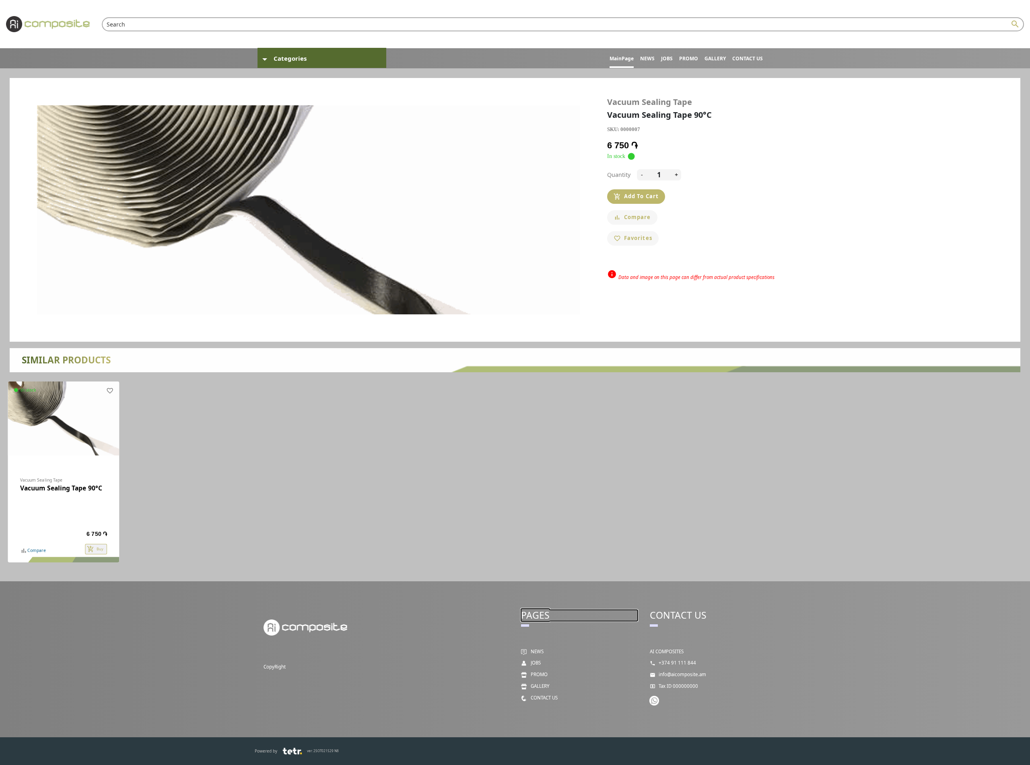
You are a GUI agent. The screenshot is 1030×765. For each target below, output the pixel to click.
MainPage (622, 58)
